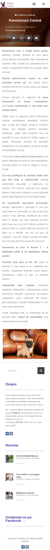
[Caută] (41, 370)
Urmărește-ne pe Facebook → (19, 519)
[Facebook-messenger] (11, 433)
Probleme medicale (23, 27)
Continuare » (20, 463)
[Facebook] (7, 433)
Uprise (33, 538)
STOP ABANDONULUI (27, 456)
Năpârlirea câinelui (25, 493)
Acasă (9, 27)
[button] (34, 3)
